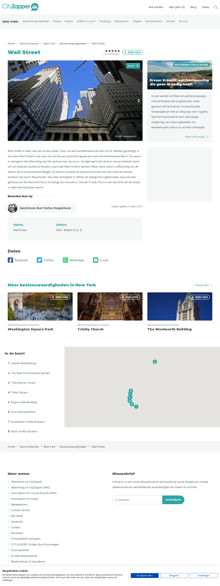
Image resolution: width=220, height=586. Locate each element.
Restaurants (122, 21)
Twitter (49, 260)
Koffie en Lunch (86, 21)
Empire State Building (22, 402)
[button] (136, 406)
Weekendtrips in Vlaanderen (28, 561)
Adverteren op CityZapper (26, 481)
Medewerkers (19, 504)
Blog (193, 7)
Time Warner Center (22, 382)
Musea (57, 21)
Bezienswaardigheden (36, 21)
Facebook (21, 260)
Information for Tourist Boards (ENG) (34, 493)
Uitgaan (137, 21)
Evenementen (153, 21)
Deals (205, 7)
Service (183, 21)
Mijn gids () (177, 7)
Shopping (105, 21)
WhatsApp (77, 260)
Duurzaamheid (20, 550)
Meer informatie (195, 136)
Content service (20, 510)
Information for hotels (24, 499)
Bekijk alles (202, 285)
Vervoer (170, 21)
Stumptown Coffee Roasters (26, 421)
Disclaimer (17, 533)
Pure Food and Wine (21, 412)
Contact (15, 527)
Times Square (18, 392)
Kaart (131, 65)
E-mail (104, 260)
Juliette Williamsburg (22, 363)
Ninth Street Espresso (23, 431)
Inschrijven (173, 499)
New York (10, 21)
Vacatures (17, 521)
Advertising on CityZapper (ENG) (30, 487)
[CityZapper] (20, 7)
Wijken (69, 21)
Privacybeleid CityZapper (26, 538)
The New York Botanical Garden (29, 373)
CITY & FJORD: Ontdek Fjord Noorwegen (35, 544)
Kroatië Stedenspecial (24, 556)
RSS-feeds (17, 516)
